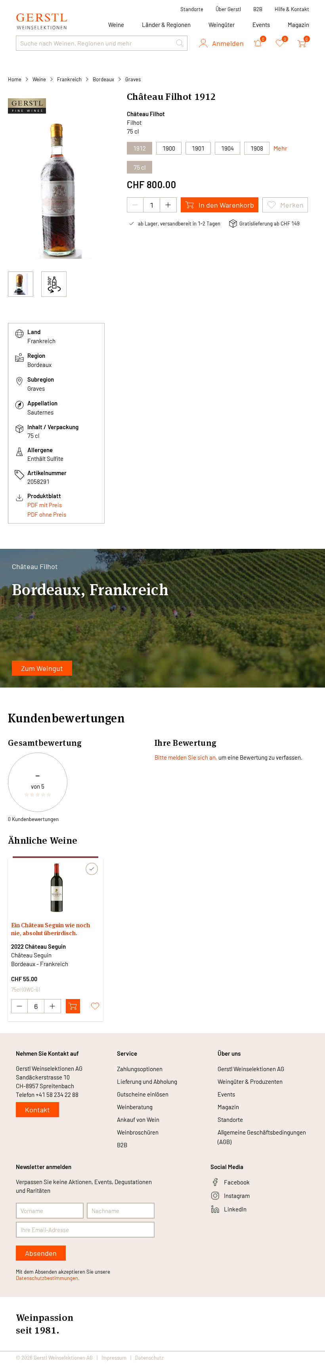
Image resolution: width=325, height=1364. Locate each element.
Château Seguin (31, 955)
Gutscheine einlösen (142, 1094)
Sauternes (40, 412)
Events (261, 24)
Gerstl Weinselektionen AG (251, 1068)
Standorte (191, 9)
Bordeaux (103, 79)
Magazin (298, 24)
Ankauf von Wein (138, 1119)
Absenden (41, 1253)
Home (14, 79)
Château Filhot (146, 113)
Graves (133, 79)
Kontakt (37, 1109)
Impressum (113, 1357)
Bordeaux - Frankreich (39, 963)
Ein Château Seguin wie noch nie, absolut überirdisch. (50, 929)
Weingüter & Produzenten (250, 1081)
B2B (257, 9)
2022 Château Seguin (38, 946)
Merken (292, 205)
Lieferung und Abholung (147, 1081)
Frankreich (69, 79)
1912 (139, 148)
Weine (39, 79)
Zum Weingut (42, 668)
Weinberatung (135, 1106)
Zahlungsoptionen (139, 1068)
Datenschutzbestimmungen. (48, 1278)
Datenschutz (149, 1357)
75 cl (139, 167)
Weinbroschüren (138, 1132)
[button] (180, 43)
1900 (168, 148)
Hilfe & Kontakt (292, 9)
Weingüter (221, 24)
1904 (227, 148)
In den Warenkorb (226, 205)
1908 (256, 148)
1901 (198, 148)
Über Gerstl (228, 9)
